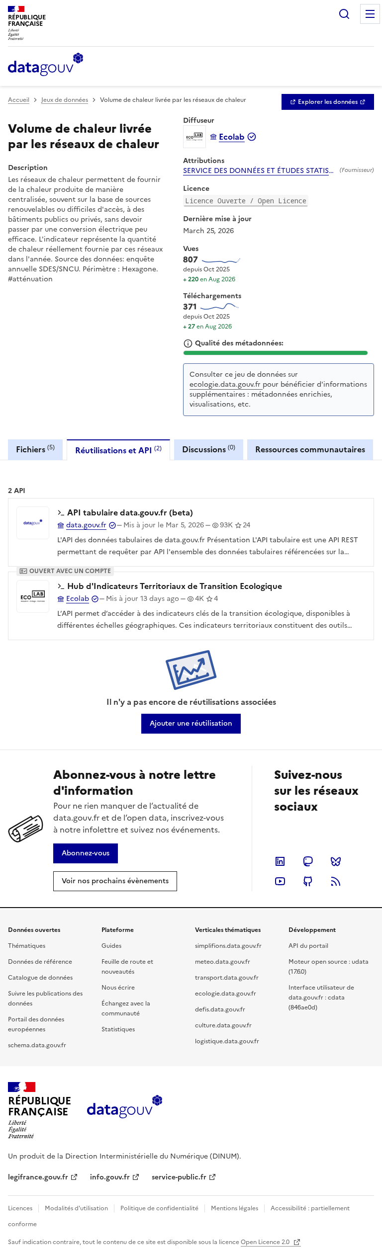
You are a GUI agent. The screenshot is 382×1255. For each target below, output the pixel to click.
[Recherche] (344, 14)
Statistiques (118, 1029)
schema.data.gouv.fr (37, 1045)
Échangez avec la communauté (125, 1008)
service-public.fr (179, 1177)
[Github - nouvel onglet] (308, 881)
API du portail (308, 945)
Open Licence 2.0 (266, 1242)
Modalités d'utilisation (76, 1208)
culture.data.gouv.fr (223, 1025)
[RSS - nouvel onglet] (336, 881)
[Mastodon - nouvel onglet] (308, 861)
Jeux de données (64, 99)
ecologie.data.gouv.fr (226, 384)
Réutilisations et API (118, 450)
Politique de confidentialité (159, 1208)
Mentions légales (234, 1208)
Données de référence (40, 961)
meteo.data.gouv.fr (222, 961)
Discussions (208, 449)
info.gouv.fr (110, 1177)
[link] (328, 102)
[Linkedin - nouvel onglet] (280, 861)
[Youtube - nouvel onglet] (280, 881)
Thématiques (26, 945)
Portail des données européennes (36, 1024)
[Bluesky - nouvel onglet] (336, 861)
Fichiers (35, 449)
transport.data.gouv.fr (227, 977)
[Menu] (370, 14)
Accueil (18, 99)
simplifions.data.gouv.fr (228, 945)
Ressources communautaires (310, 449)
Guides (111, 945)
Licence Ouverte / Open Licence (245, 200)
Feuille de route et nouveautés (127, 966)
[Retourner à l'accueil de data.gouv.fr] (45, 65)
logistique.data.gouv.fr (227, 1041)
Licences (20, 1208)
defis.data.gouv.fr (220, 1009)
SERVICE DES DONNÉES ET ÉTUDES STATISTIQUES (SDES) (259, 171)
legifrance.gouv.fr (38, 1177)
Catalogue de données (40, 977)
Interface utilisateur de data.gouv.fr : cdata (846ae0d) (321, 997)
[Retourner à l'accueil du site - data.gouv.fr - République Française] (124, 1110)
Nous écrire (118, 987)
